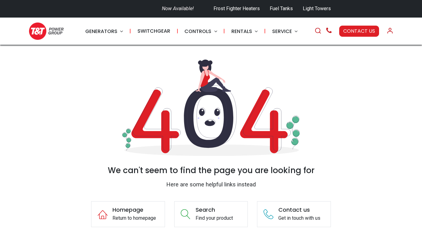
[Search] (317, 31)
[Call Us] (329, 31)
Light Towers (317, 8)
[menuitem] (104, 31)
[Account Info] (389, 31)
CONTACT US (359, 31)
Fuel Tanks (282, 8)
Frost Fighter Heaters (236, 8)
